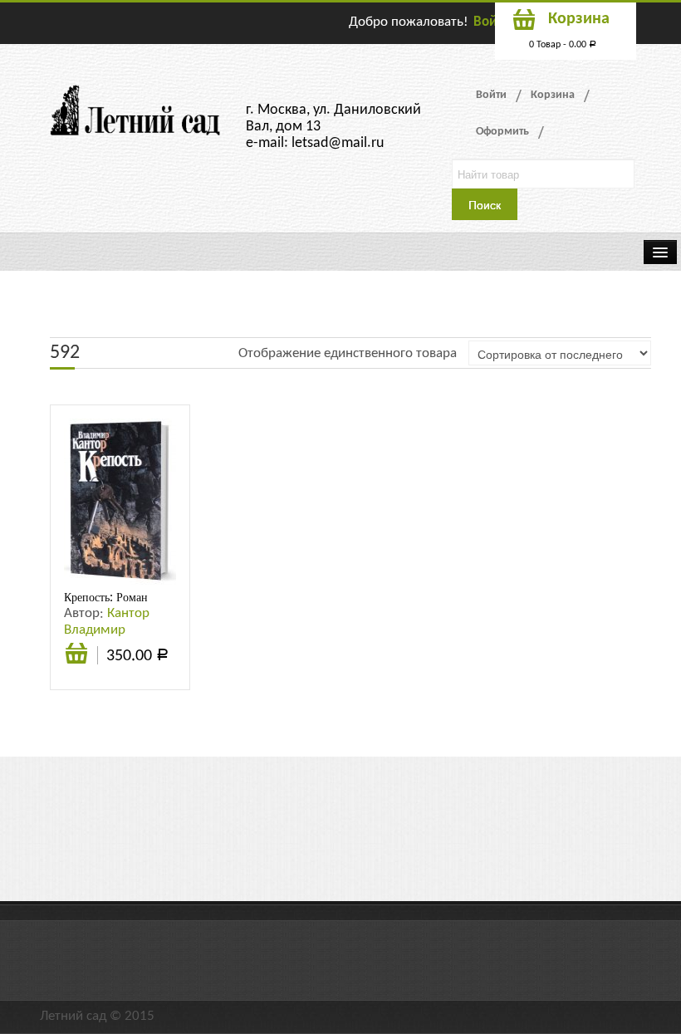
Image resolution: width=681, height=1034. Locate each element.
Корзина (553, 95)
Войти (491, 22)
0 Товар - (562, 45)
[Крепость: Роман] (120, 501)
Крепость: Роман (106, 597)
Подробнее (76, 655)
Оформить (502, 131)
